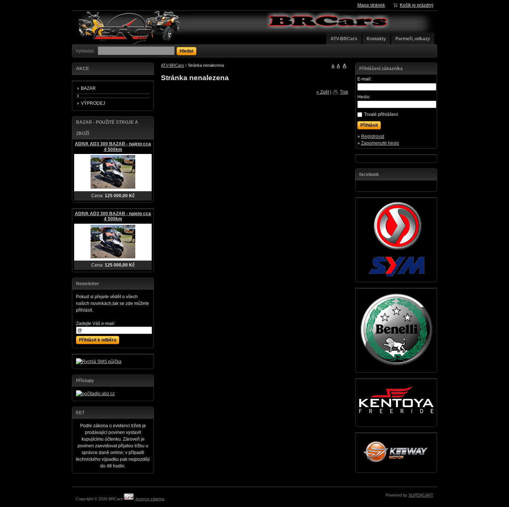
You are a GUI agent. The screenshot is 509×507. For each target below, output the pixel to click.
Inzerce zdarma (149, 499)
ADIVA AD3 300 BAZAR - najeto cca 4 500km (113, 146)
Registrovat (372, 136)
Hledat (186, 51)
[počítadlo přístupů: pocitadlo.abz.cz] (95, 393)
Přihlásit (369, 125)
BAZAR (88, 88)
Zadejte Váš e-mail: (95, 323)
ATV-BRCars (344, 38)
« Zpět (322, 92)
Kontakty (376, 38)
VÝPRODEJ (93, 103)
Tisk (344, 92)
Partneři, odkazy (412, 38)
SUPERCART (420, 495)
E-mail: (364, 79)
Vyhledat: (85, 51)
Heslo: (363, 97)
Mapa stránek (371, 5)
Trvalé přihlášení (381, 114)
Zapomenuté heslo (380, 143)
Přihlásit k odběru (97, 340)
